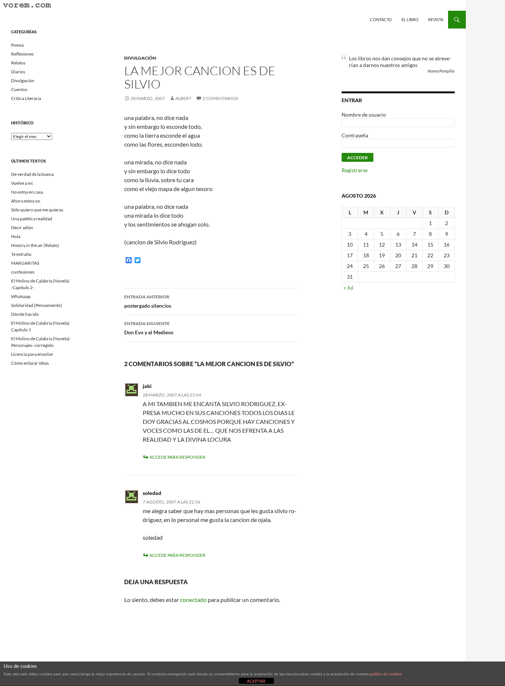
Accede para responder (177, 457)
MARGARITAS (25, 263)
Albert (183, 98)
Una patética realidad (31, 218)
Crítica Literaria (26, 98)
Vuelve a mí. (22, 183)
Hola (15, 236)
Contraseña (355, 135)
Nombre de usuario (364, 114)
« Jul (348, 287)
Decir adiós (22, 227)
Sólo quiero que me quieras (37, 210)
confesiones (22, 272)
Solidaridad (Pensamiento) (36, 305)
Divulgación (140, 58)
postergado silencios (147, 301)
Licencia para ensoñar (32, 354)
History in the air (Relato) (35, 245)
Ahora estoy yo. (26, 201)
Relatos (18, 63)
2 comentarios (220, 98)
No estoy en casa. (27, 192)
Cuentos (19, 89)
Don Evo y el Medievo (148, 328)
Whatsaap (21, 296)
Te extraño (21, 254)
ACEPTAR (256, 681)
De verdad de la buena (32, 174)
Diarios (18, 71)
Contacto (381, 19)
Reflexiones (22, 54)
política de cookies (386, 674)
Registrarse (354, 170)
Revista (435, 19)
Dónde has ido (25, 314)
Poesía (17, 45)
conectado (193, 599)
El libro (409, 19)
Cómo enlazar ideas (30, 363)
